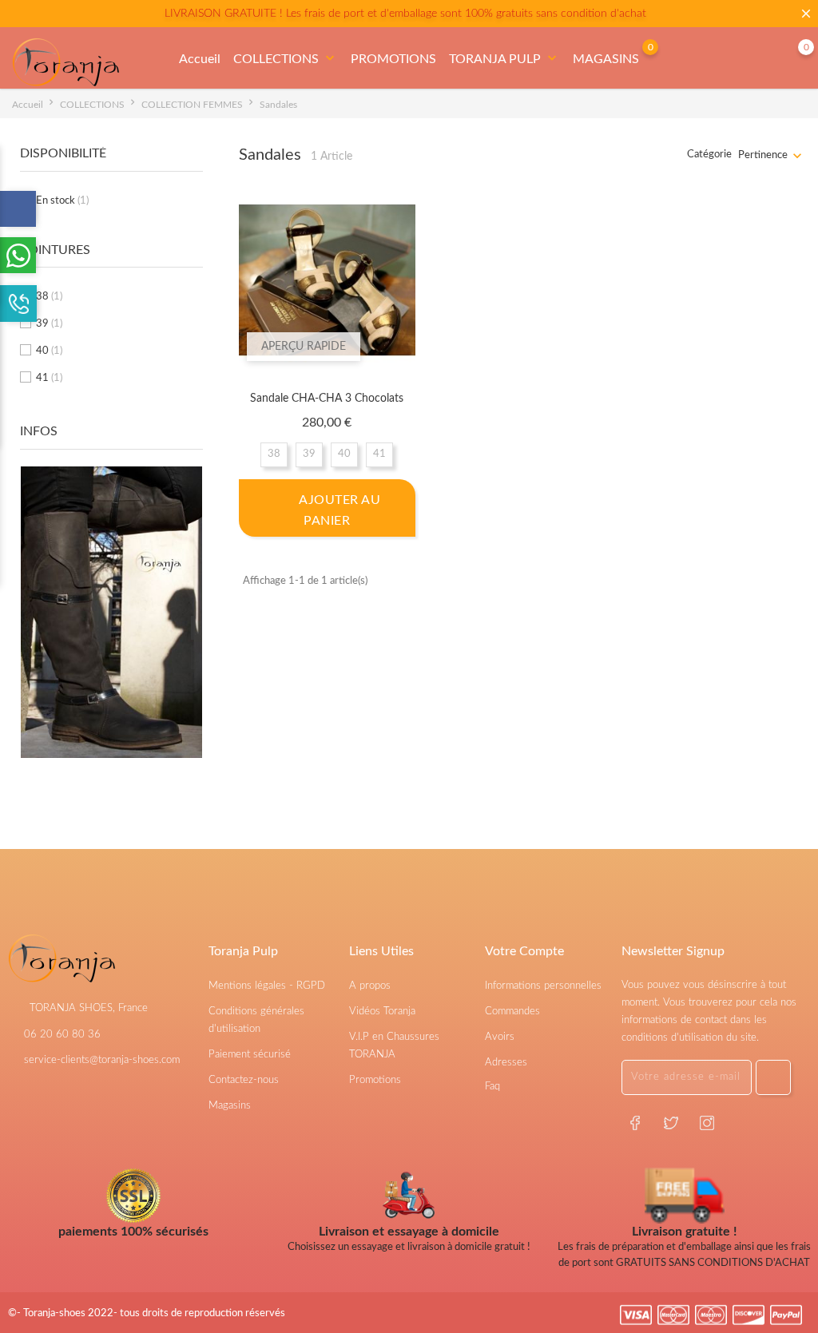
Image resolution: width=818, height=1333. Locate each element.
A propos (370, 986)
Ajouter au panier (338, 511)
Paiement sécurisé (249, 1054)
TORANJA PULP (504, 58)
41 (49, 378)
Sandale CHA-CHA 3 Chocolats (326, 398)
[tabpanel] (111, 645)
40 (49, 351)
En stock (62, 201)
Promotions (375, 1080)
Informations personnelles (543, 986)
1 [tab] (193, 628)
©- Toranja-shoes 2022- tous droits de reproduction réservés (146, 1313)
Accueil (199, 59)
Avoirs (499, 1037)
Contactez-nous (243, 1080)
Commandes (512, 1011)
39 (49, 324)
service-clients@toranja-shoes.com (102, 1060)
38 (49, 297)
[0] (790, 59)
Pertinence (763, 155)
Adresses (506, 1062)
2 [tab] (193, 657)
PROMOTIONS (393, 59)
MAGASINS (606, 59)
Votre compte (524, 951)
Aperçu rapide (303, 346)
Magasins (229, 1106)
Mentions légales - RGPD (266, 986)
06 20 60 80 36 (62, 1035)
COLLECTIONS (285, 58)
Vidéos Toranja (382, 1011)
